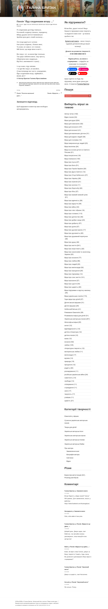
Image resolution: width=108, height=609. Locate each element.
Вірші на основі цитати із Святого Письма (77, 151)
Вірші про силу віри (39, 84)
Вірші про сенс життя (74, 277)
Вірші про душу (71, 242)
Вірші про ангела (31, 82)
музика (68, 358)
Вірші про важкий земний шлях (76, 195)
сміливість (27, 85)
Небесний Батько (72, 309)
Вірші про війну (71, 207)
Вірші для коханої (72, 130)
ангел (68, 325)
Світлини (69, 458)
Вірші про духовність (73, 233)
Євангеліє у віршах (71, 416)
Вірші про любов (72, 261)
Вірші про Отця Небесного (76, 175)
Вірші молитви (71, 146)
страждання (70, 387)
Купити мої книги (72, 41)
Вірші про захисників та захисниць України (77, 253)
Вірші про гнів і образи (74, 210)
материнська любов (73, 351)
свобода (69, 381)
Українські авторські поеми (74, 439)
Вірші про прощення (73, 270)
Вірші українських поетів (75, 296)
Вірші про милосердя (74, 267)
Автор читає (71, 114)
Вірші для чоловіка (73, 140)
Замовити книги (82, 491)
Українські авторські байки (74, 444)
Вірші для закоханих (73, 123)
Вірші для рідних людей (74, 136)
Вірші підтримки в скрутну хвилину (77, 291)
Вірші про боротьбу (73, 188)
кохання (69, 342)
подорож (21, 85)
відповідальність (72, 328)
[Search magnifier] (89, 95)
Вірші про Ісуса (71, 162)
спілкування (70, 384)
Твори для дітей (70, 427)
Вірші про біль (71, 191)
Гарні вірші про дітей (73, 299)
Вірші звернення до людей (76, 143)
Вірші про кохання (72, 257)
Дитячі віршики (71, 306)
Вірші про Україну (72, 178)
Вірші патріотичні (72, 155)
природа (69, 361)
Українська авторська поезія (77, 319)
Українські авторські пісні (73, 431)
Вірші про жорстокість (74, 248)
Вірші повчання (72, 158)
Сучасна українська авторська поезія (38, 24)
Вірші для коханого (73, 127)
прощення (69, 364)
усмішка (69, 397)
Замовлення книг (72, 451)
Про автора (68, 448)
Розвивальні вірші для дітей (76, 315)
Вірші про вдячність (73, 200)
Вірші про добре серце (74, 220)
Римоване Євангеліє (73, 312)
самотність (70, 377)
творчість (69, 394)
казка (68, 338)
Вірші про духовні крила (75, 230)
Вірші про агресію (72, 181)
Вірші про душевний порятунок (76, 237)
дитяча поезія (71, 335)
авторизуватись (23, 109)
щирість (69, 400)
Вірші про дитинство (73, 217)
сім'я (67, 391)
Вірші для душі (23, 82)
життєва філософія (50, 84)
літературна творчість (74, 348)
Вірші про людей (72, 264)
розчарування (71, 371)
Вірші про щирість (72, 287)
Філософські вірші (72, 322)
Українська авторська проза (74, 435)
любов (57, 84)
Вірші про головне (73, 213)
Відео (68, 461)
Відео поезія (70, 117)
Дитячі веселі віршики (74, 302)
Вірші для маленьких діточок (76, 133)
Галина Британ (41, 7)
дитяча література (73, 332)
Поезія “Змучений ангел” (80, 582)
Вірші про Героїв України (75, 168)
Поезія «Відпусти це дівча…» (80, 547)
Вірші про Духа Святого (74, 172)
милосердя (70, 355)
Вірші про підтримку (28, 84)
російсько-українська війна (76, 374)
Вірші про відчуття (72, 203)
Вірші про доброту (73, 223)
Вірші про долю (49, 82)
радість (68, 368)
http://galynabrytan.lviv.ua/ (43, 605)
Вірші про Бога (40, 82)
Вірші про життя (72, 245)
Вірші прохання (71, 280)
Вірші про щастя (72, 283)
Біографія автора (72, 454)
